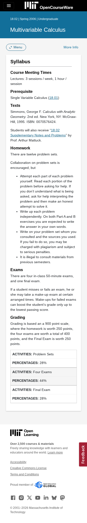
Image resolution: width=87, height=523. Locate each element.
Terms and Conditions (24, 474)
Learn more (55, 452)
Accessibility (18, 462)
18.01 (53, 98)
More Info (71, 47)
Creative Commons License (28, 468)
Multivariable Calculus (37, 29)
